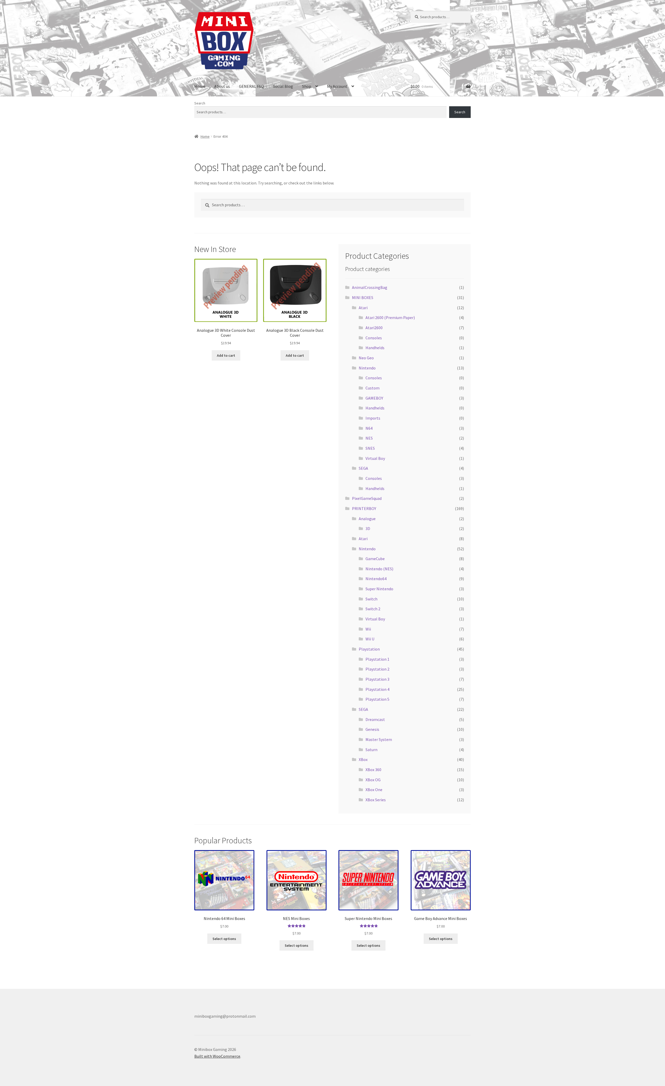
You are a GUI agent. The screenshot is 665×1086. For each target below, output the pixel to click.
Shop (306, 86)
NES (369, 438)
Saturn (371, 749)
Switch (371, 598)
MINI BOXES (362, 297)
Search (199, 103)
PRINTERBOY (364, 508)
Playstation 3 (377, 679)
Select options (224, 938)
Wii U (369, 638)
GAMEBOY (374, 398)
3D (367, 528)
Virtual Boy (375, 458)
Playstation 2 (377, 669)
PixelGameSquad (367, 498)
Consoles (373, 337)
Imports (372, 418)
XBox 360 (373, 769)
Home (199, 86)
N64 (369, 428)
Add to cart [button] (226, 355)
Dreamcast (375, 719)
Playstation (369, 649)
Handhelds (374, 347)
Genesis (372, 729)
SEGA (363, 468)
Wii (368, 629)
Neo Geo (366, 357)
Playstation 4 (377, 689)
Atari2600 (374, 327)
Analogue (367, 518)
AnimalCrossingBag (369, 287)
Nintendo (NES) (379, 568)
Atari (363, 307)
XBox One (373, 789)
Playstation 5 (377, 699)
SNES (370, 448)
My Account (337, 86)
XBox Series (375, 799)
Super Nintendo (379, 588)
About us (222, 86)
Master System (378, 739)
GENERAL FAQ (251, 86)
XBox (363, 759)
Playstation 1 (377, 659)
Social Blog (283, 86)
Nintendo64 (376, 578)
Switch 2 (372, 608)
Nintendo (367, 367)
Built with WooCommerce (217, 1056)
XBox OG (373, 779)
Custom (372, 387)
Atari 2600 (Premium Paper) (390, 317)
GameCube (375, 558)
